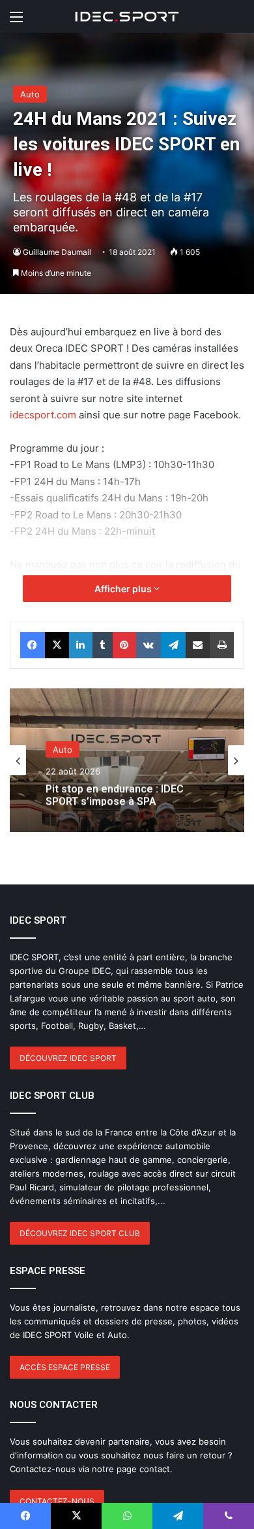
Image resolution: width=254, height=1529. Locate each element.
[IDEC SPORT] (127, 16)
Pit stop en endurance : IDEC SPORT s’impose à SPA (115, 793)
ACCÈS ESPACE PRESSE (65, 1367)
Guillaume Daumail (57, 252)
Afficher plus (124, 588)
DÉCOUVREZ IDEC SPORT (68, 1058)
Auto (30, 94)
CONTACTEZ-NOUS (57, 1501)
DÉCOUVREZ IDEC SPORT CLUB (80, 1233)
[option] (127, 760)
